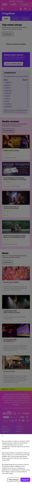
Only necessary (14, 480)
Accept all (25, 480)
